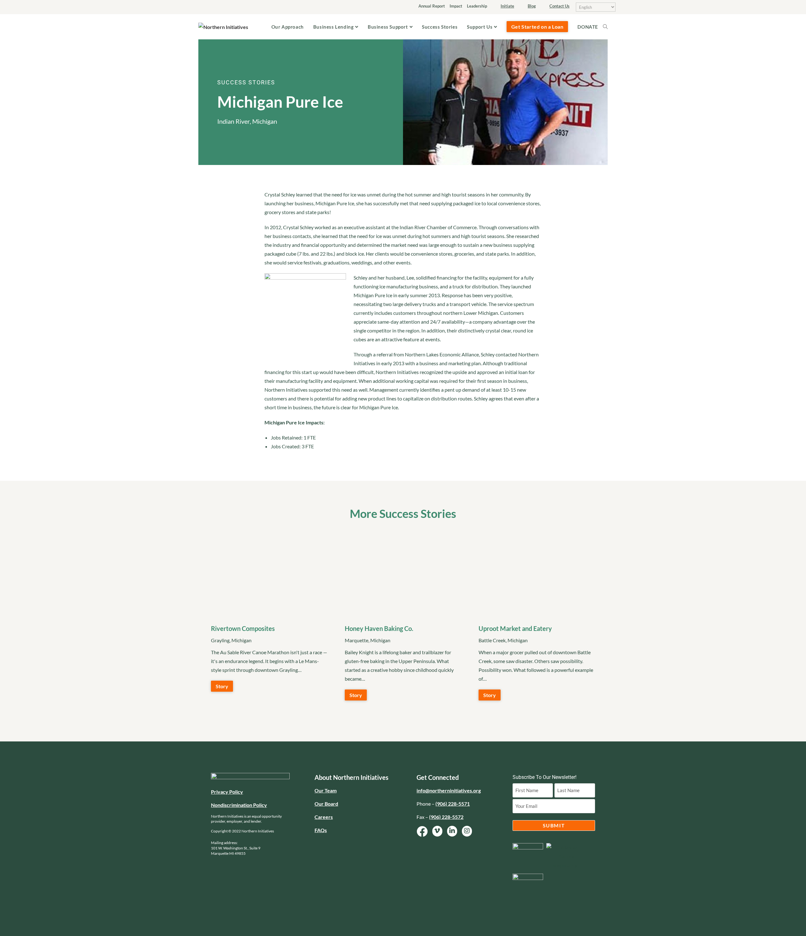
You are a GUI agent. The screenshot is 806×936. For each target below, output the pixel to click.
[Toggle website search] (607, 26)
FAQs (321, 830)
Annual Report (431, 6)
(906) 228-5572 (446, 817)
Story (222, 686)
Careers (324, 817)
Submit (554, 825)
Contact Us (559, 6)
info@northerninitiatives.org (449, 790)
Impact (456, 6)
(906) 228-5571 (452, 804)
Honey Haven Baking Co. (379, 628)
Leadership (477, 6)
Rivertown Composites (243, 628)
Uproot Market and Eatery (515, 628)
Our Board (326, 804)
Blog (532, 6)
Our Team (326, 790)
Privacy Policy (227, 792)
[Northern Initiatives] (223, 26)
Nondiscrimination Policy (239, 805)
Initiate (507, 6)
